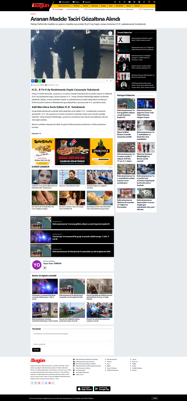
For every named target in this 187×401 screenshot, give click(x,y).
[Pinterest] (39, 383)
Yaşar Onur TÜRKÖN (38, 85)
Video (77, 2)
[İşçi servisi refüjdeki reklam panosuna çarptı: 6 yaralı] (72, 310)
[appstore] (85, 389)
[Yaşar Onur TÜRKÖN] (36, 265)
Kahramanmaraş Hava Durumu (85, 361)
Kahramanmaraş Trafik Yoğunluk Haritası (88, 366)
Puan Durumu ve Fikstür (83, 368)
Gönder (36, 350)
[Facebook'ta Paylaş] (32, 81)
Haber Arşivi (79, 374)
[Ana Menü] (153, 2)
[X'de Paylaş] (36, 81)
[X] (35, 383)
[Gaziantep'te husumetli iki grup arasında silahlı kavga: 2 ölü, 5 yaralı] (45, 286)
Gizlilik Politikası (137, 368)
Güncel (85, 6)
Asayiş (103, 6)
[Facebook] (32, 383)
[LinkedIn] (46, 383)
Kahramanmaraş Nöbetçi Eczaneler (87, 359)
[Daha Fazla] (43, 81)
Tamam (155, 398)
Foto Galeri (65, 2)
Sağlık (134, 364)
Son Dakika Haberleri (82, 372)
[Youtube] (49, 383)
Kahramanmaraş (64, 6)
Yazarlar (88, 2)
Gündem (77, 6)
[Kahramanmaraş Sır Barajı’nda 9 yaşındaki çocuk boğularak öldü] (72, 286)
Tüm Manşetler (80, 370)
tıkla (58, 124)
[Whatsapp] (53, 383)
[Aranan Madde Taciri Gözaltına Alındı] (72, 54)
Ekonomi (95, 6)
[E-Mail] (44, 268)
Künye (129, 6)
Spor (111, 6)
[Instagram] (42, 383)
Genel (134, 359)
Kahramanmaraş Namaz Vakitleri (86, 364)
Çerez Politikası (112, 368)
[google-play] (102, 389)
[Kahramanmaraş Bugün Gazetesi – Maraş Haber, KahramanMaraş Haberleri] (40, 5)
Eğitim (109, 366)
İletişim (137, 6)
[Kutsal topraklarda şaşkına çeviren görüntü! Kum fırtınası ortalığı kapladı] (99, 286)
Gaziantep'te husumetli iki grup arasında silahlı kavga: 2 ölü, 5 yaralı (43, 297)
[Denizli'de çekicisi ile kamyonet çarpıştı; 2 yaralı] (99, 310)
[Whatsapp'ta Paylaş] (40, 81)
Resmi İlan (119, 6)
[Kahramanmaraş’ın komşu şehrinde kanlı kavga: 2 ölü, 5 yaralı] (45, 310)
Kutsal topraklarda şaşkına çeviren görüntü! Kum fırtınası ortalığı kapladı (99, 297)
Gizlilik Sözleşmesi (112, 370)
